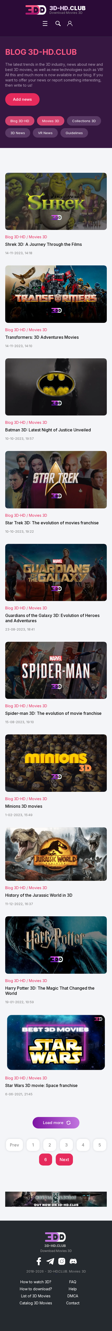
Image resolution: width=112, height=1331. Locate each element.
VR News (45, 133)
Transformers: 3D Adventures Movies (42, 337)
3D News (17, 133)
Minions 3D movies (23, 806)
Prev (14, 1145)
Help (73, 1289)
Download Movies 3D (67, 10)
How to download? (36, 1289)
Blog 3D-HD (19, 121)
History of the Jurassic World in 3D (38, 895)
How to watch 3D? (35, 1282)
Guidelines (74, 133)
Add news (22, 99)
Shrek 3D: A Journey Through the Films (43, 244)
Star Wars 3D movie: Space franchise (41, 1085)
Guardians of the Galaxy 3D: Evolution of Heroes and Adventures (52, 618)
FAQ (72, 1282)
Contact (72, 1303)
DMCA (72, 1296)
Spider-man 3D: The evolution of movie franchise (53, 713)
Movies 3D (50, 121)
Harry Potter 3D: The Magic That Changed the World (50, 990)
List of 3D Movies (36, 1296)
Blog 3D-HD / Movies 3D (26, 237)
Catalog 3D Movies (36, 1303)
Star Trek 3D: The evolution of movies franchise (52, 522)
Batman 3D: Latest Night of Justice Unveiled (48, 429)
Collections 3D (84, 121)
